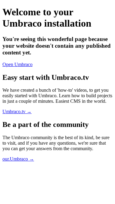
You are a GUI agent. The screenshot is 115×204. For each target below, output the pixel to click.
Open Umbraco (17, 64)
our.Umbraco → (18, 158)
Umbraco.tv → (17, 111)
